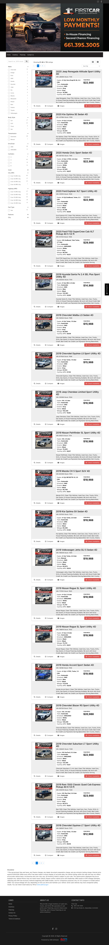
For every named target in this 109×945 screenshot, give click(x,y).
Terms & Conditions (14, 919)
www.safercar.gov (42, 884)
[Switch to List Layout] (97, 62)
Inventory (15, 55)
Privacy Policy (13, 916)
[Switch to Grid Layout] (93, 62)
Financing (22, 55)
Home (8, 55)
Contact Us (30, 55)
